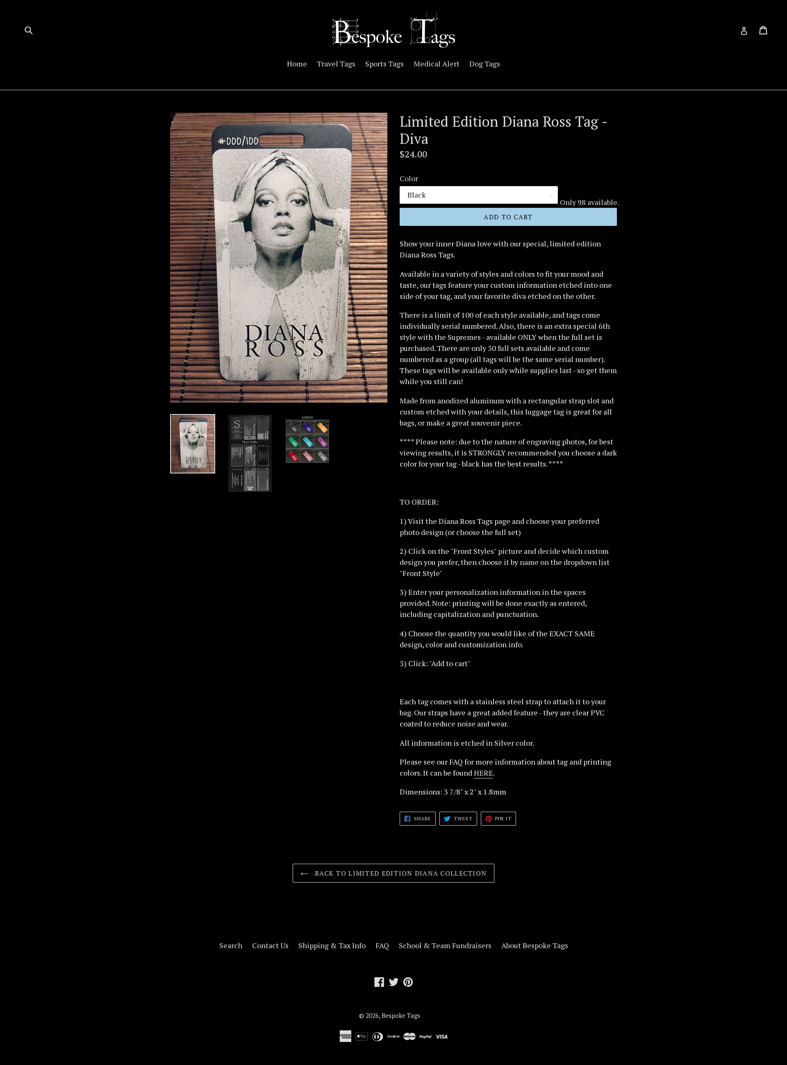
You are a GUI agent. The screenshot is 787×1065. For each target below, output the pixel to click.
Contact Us (270, 945)
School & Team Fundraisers (445, 945)
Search (230, 945)
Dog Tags (484, 63)
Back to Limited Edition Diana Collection (400, 873)
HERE (483, 773)
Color (409, 178)
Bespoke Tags (401, 1015)
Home (297, 63)
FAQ (382, 945)
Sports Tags (384, 63)
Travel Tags (336, 63)
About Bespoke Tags (534, 945)
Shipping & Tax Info (332, 945)
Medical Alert (436, 63)
